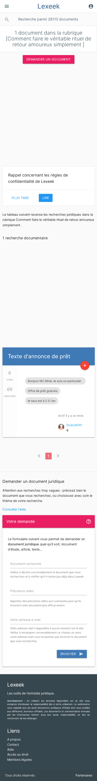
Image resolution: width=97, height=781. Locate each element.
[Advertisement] (48, 116)
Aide (10, 749)
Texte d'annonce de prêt (39, 356)
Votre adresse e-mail (25, 620)
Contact (13, 744)
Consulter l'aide (14, 509)
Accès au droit (17, 754)
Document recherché (25, 564)
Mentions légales (19, 759)
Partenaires (84, 775)
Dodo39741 (74, 425)
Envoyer (71, 654)
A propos (14, 739)
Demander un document (48, 59)
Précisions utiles (22, 591)
